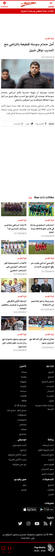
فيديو (23, 489)
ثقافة (24, 400)
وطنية (23, 376)
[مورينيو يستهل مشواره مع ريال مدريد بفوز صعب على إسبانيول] (13, 323)
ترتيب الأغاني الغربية (17, 459)
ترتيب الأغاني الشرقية (17, 454)
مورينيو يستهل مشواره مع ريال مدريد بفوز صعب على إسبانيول (14, 343)
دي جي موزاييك (19, 464)
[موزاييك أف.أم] (28, 5)
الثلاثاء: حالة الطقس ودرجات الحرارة (37, 11)
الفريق (51, 372)
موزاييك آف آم (20, 405)
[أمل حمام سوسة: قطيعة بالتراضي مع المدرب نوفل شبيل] (27, 74)
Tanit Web (25, 538)
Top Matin (39, 547)
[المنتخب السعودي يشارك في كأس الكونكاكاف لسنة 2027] (41, 209)
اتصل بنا (50, 395)
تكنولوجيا (22, 419)
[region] (27, 24)
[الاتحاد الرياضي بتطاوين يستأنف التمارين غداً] (13, 209)
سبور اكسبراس (47, 469)
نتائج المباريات (47, 454)
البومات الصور (48, 473)
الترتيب (51, 459)
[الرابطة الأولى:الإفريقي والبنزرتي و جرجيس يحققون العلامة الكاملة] (13, 285)
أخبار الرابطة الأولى (46, 450)
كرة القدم (49, 38)
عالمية (23, 386)
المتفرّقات (21, 415)
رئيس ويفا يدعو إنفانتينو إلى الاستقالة (42, 302)
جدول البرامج (48, 381)
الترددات (50, 386)
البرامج (51, 376)
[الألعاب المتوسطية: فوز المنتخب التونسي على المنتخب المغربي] (13, 247)
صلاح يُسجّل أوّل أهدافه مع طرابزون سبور (42, 341)
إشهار (51, 400)
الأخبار (51, 494)
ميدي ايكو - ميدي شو (16, 410)
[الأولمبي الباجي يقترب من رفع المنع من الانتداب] (41, 247)
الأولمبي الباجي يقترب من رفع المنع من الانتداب (42, 264)
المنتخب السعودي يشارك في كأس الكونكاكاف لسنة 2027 (42, 228)
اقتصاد (23, 395)
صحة (23, 372)
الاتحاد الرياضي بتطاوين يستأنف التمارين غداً (15, 226)
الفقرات (50, 489)
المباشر (50, 391)
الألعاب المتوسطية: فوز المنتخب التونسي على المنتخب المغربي (15, 266)
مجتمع (22, 434)
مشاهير (22, 424)
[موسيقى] (51, 548)
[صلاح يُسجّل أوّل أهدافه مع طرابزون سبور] (41, 323)
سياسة (23, 391)
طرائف (23, 429)
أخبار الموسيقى (19, 445)
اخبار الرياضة (48, 445)
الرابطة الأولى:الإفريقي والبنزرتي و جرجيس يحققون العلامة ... (13, 304)
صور (24, 485)
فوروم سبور (49, 464)
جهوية (23, 381)
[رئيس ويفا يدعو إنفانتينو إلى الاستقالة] (41, 285)
